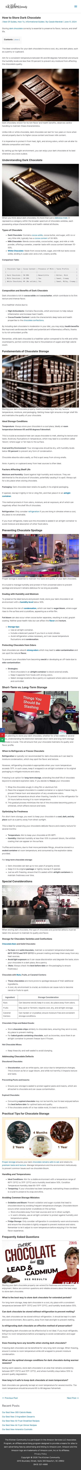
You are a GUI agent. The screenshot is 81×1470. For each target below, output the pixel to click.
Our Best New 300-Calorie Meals (16, 1412)
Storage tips (13, 627)
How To (21, 22)
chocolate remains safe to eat (46, 1162)
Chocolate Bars (9, 944)
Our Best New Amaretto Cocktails (17, 1429)
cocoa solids (37, 235)
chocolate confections (34, 320)
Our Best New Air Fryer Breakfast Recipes (20, 1421)
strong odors (32, 650)
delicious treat (61, 218)
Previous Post (10, 1398)
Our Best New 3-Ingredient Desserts (18, 1417)
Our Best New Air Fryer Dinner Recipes (19, 1425)
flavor (52, 621)
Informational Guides (35, 22)
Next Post (73, 1398)
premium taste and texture (14, 1165)
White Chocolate (15, 251)
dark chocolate (16, 28)
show (17, 39)
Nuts (19, 975)
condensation (30, 608)
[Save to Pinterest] (2, 735)
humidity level (26, 602)
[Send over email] (2, 739)
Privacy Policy (40, 1454)
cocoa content (40, 238)
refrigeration (33, 511)
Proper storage (9, 1162)
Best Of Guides (10, 22)
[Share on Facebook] (2, 730)
